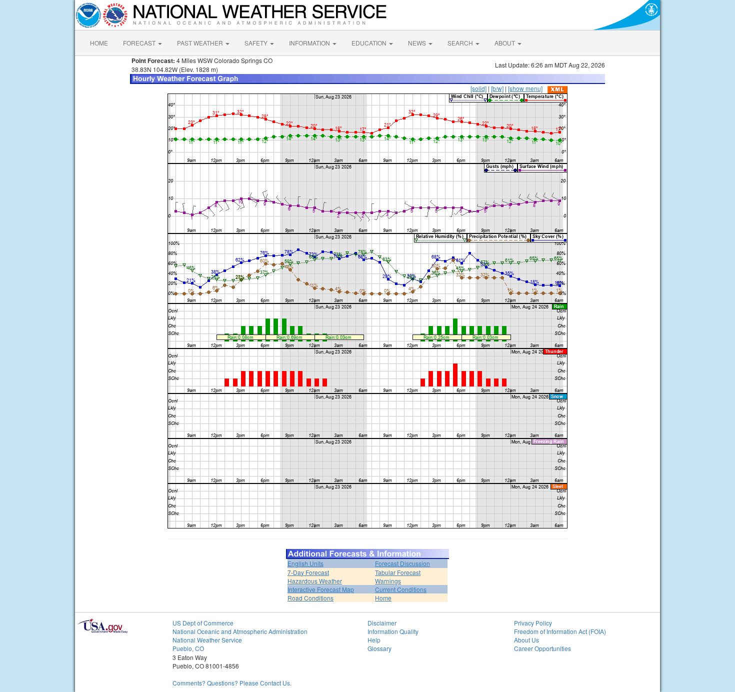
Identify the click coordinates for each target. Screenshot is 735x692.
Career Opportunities (542, 648)
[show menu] (525, 88)
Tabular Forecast (397, 572)
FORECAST (140, 42)
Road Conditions (311, 598)
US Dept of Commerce (203, 622)
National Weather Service (207, 640)
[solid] (478, 88)
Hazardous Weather (315, 580)
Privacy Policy (533, 622)
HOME (99, 42)
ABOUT (505, 42)
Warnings (388, 580)
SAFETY (256, 42)
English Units (306, 563)
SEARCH (461, 42)
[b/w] (497, 88)
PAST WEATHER (200, 42)
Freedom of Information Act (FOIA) (560, 631)
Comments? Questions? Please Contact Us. (232, 682)
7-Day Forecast (308, 572)
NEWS (418, 42)
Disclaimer (382, 622)
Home (383, 598)
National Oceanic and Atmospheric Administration (240, 631)
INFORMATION (310, 42)
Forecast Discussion (402, 563)
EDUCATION (370, 42)
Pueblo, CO (188, 648)
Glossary (380, 648)
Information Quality (393, 631)
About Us (526, 640)
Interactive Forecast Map (321, 589)
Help (374, 640)
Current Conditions (400, 589)
